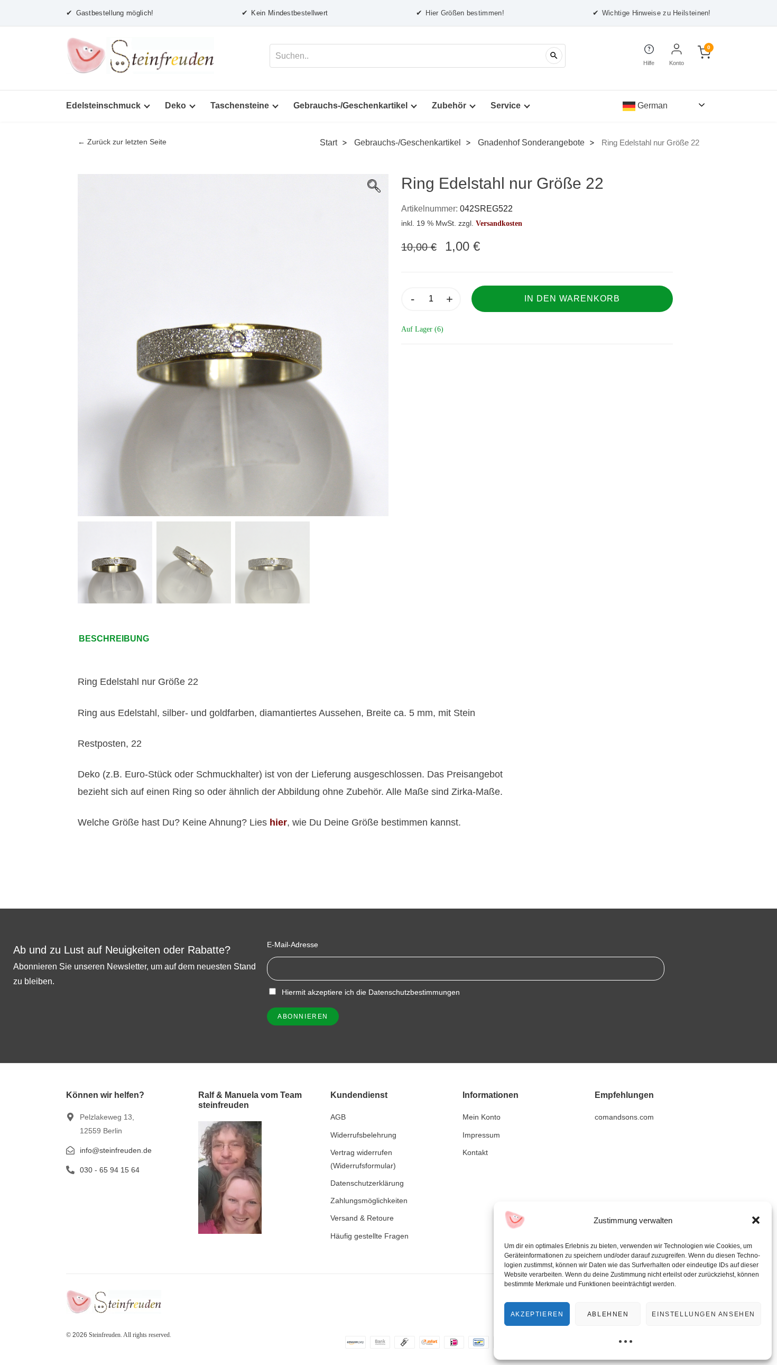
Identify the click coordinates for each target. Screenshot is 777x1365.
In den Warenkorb (572, 298)
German (651, 105)
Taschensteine (239, 105)
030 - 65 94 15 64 (110, 1170)
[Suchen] (553, 55)
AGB (338, 1117)
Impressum (481, 1135)
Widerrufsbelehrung (363, 1135)
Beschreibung (114, 638)
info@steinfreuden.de (116, 1150)
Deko (175, 105)
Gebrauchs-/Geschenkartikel (350, 105)
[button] (756, 1220)
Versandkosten (499, 223)
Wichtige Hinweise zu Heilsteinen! (652, 12)
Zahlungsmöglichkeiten (369, 1200)
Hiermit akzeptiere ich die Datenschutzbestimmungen (370, 992)
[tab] (119, 639)
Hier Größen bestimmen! (460, 12)
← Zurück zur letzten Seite (122, 142)
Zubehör (449, 105)
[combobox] (418, 56)
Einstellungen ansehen (703, 1314)
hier (278, 822)
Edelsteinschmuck (103, 105)
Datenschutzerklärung (367, 1183)
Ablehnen (608, 1314)
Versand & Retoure (362, 1218)
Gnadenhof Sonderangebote (531, 142)
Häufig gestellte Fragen (369, 1236)
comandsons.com (624, 1117)
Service (506, 105)
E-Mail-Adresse (292, 944)
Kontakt (475, 1152)
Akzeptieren (537, 1314)
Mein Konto (481, 1117)
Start (328, 142)
